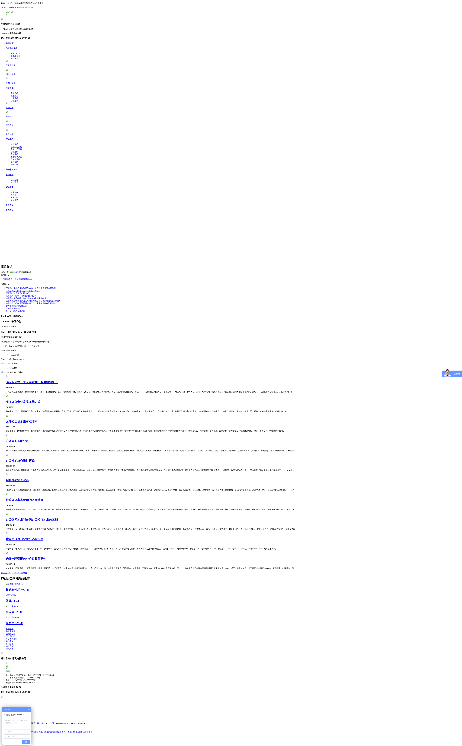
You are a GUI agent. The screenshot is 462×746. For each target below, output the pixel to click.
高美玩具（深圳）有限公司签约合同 (21, 296)
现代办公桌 (10, 634)
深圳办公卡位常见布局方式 (17, 293)
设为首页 (5, 8)
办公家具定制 (11, 169)
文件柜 (32, 732)
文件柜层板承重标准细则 (16, 306)
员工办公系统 (11, 48)
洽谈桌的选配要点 (13, 308)
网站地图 (29, 8)
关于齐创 (9, 205)
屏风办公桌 (15, 53)
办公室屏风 (10, 631)
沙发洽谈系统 (16, 157)
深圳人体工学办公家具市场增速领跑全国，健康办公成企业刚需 (33, 301)
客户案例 (9, 175)
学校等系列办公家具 (43, 732)
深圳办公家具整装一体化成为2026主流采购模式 (26, 298)
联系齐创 (9, 210)
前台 (54, 732)
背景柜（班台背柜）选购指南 (24, 539)
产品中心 (9, 139)
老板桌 (89, 732)
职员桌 (59, 732)
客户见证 (14, 180)
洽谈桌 (78, 732)
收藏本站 (13, 8)
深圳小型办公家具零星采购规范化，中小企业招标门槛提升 (31, 303)
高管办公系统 (16, 149)
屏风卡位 (65, 732)
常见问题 (14, 197)
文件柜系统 (15, 159)
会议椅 (72, 732)
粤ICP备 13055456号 (45, 723)
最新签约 (14, 200)
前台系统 (14, 144)
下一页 (20, 573)
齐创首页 (9, 43)
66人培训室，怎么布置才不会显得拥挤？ (23, 291)
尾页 (25, 573)
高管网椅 (14, 96)
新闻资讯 (9, 187)
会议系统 (14, 152)
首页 (3, 573)
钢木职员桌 (15, 56)
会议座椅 (14, 101)
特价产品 (14, 164)
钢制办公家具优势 (17, 480)
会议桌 (84, 732)
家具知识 (14, 195)
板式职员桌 (15, 58)
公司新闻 (14, 192)
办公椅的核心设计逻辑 (15, 311)
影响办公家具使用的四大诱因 (24, 499)
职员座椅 (14, 98)
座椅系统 (9, 88)
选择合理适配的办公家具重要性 (26, 558)
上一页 (8, 573)
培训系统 (14, 162)
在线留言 (21, 8)
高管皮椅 (14, 93)
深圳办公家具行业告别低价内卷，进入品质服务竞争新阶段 (31, 288)
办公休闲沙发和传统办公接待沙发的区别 (32, 519)
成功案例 (14, 182)
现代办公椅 (10, 636)
